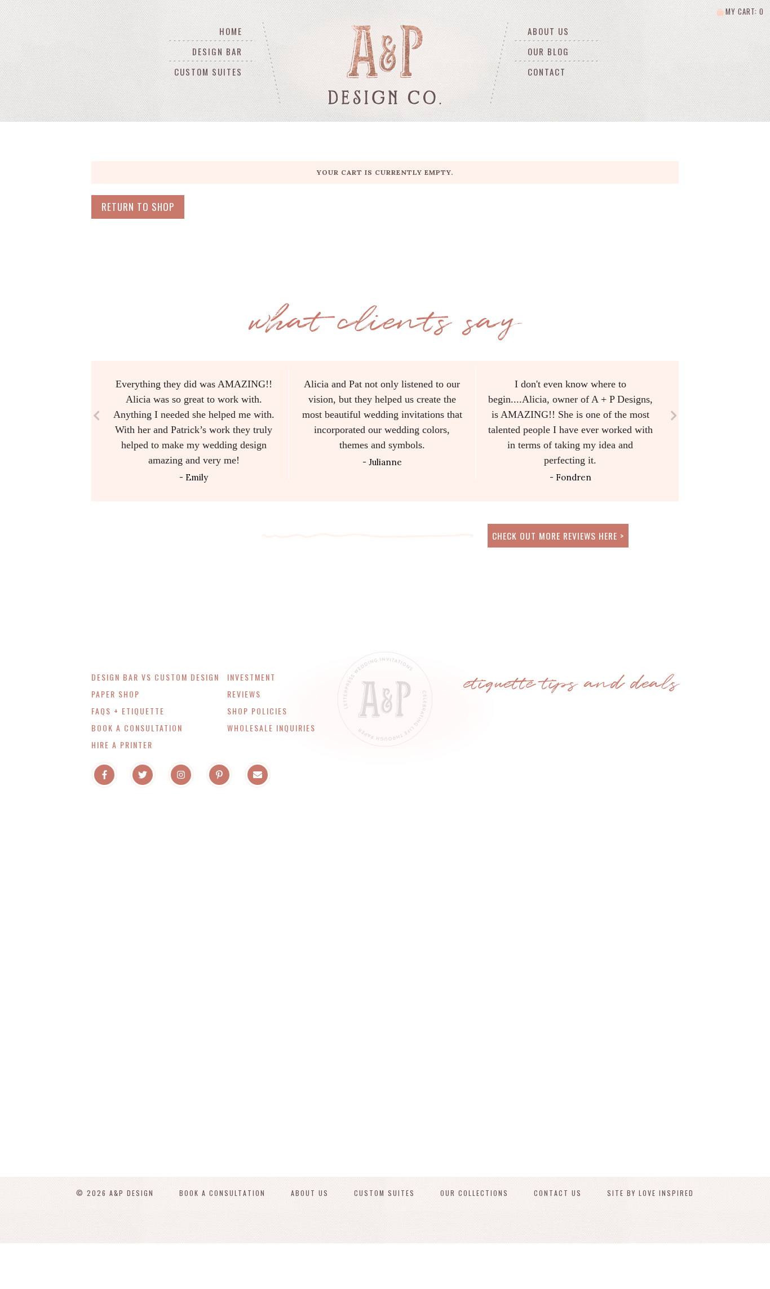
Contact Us (558, 1193)
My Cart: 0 (743, 11)
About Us (548, 31)
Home (230, 31)
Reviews (244, 694)
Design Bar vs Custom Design (155, 677)
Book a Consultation (137, 728)
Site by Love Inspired (650, 1193)
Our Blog (548, 51)
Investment (251, 677)
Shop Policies (257, 711)
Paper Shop (115, 694)
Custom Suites (208, 71)
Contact (547, 71)
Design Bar (217, 51)
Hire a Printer (122, 745)
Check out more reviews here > (558, 535)
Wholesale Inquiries (271, 728)
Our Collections (474, 1193)
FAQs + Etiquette (128, 711)
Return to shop (137, 207)
